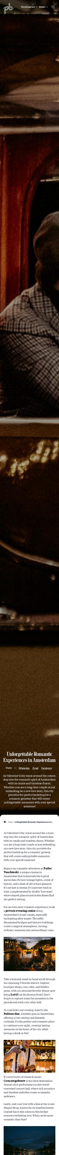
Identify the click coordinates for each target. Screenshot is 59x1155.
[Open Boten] (47, 7)
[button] (52, 7)
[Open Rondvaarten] (37, 7)
